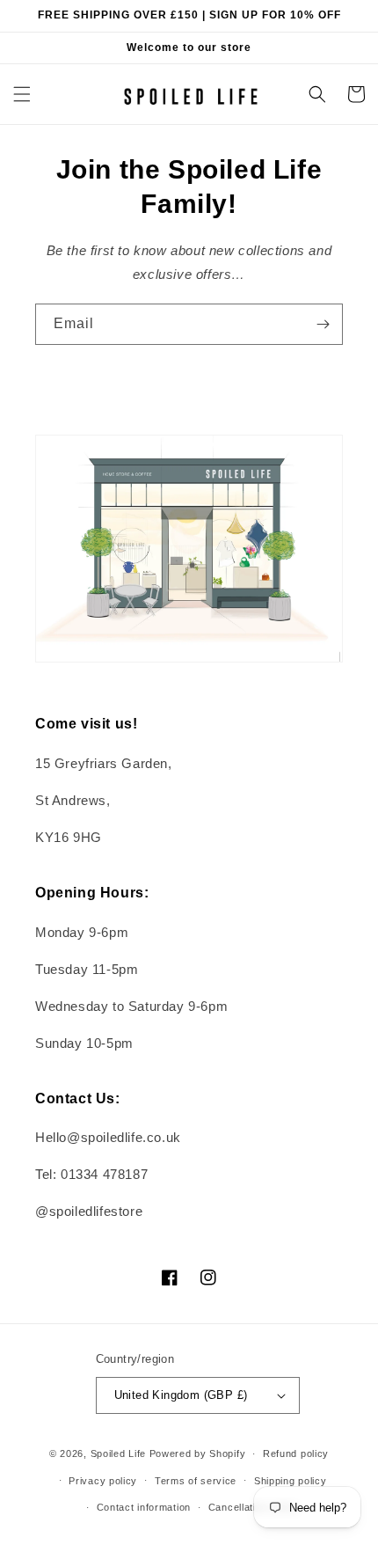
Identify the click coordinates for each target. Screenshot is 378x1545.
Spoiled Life (118, 1453)
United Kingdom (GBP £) (181, 1395)
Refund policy (296, 1453)
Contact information (144, 1507)
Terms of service (195, 1480)
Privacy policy (103, 1480)
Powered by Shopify (197, 1453)
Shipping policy (290, 1480)
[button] (22, 94)
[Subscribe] (322, 324)
